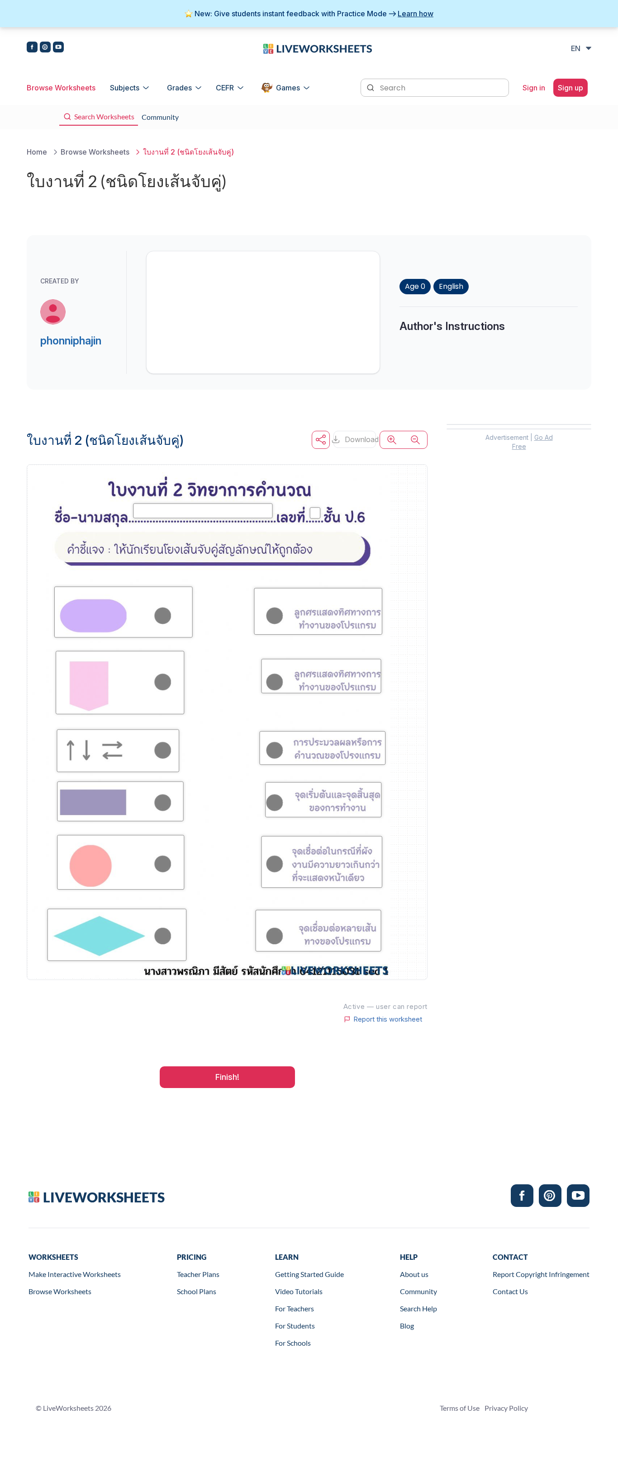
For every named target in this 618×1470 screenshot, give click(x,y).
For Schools (293, 1342)
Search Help (418, 1308)
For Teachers (294, 1308)
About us (414, 1274)
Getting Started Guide (309, 1274)
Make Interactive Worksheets (75, 1274)
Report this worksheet (387, 1019)
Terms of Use (460, 1408)
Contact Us (510, 1291)
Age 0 (415, 286)
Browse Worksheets (61, 87)
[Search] (371, 86)
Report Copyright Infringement (541, 1274)
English (451, 286)
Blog (407, 1325)
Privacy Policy (506, 1408)
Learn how (415, 13)
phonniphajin (70, 340)
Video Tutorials (299, 1291)
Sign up (570, 87)
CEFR (225, 87)
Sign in (534, 87)
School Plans (196, 1291)
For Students (295, 1325)
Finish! (227, 1077)
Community (418, 1291)
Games (288, 87)
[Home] (317, 47)
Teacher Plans (198, 1274)
